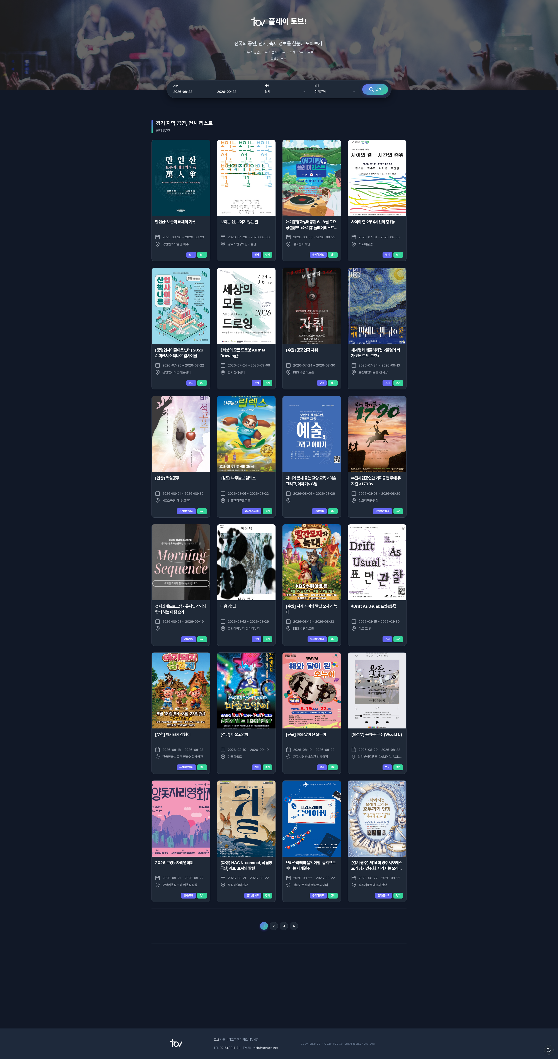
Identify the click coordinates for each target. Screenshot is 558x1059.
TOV (335, 1043)
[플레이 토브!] (176, 1045)
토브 (216, 1039)
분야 (317, 85)
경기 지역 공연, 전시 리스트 (184, 123)
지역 (267, 85)
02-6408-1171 (230, 1048)
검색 (378, 89)
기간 (175, 85)
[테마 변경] (549, 1050)
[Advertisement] (279, 984)
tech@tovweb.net (265, 1048)
